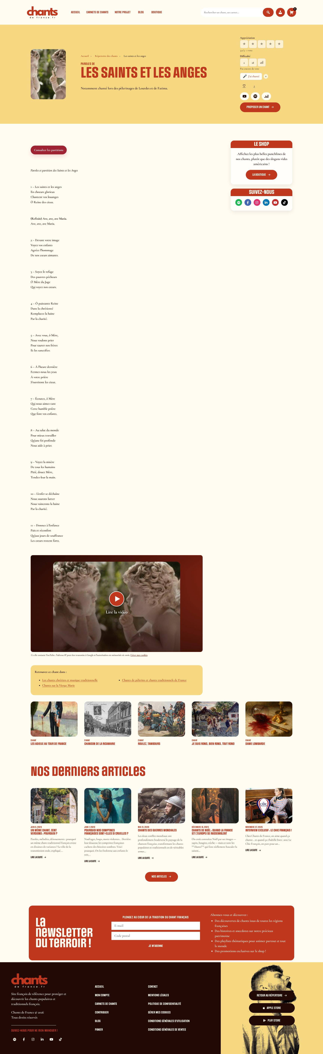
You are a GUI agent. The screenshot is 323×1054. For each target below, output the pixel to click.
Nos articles (159, 876)
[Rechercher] (268, 12)
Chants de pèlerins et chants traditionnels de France (154, 680)
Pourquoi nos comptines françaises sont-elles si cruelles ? (106, 831)
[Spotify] (255, 96)
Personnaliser (246, 1044)
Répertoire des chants (106, 56)
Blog (141, 12)
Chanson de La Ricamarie (99, 744)
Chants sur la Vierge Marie (58, 685)
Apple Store (274, 1008)
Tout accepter (199, 1044)
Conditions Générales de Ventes (167, 1030)
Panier (99, 1030)
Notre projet (122, 12)
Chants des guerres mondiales (157, 830)
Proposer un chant (258, 107)
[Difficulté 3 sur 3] (262, 62)
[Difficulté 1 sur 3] (244, 62)
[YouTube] (244, 96)
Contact (153, 987)
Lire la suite (37, 857)
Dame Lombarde (255, 744)
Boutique (156, 12)
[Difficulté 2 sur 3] (253, 62)
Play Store (274, 1020)
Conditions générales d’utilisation (169, 1021)
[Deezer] (266, 96)
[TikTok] (284, 202)
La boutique (259, 175)
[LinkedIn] (266, 202)
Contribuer (102, 1012)
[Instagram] (257, 202)
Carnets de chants (97, 12)
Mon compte (102, 995)
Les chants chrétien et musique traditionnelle (70, 680)
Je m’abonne (156, 946)
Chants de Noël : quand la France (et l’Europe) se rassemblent (212, 831)
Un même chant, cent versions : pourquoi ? (44, 831)
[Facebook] (247, 202)
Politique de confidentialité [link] (276, 1044)
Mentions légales (158, 995)
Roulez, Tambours (149, 744)
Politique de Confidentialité (164, 1004)
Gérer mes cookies (138, 655)
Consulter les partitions (48, 150)
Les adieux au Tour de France (48, 744)
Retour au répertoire (269, 995)
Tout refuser (222, 1044)
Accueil (75, 12)
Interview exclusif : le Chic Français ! (268, 830)
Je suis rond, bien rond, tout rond (213, 744)
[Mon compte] (280, 12)
